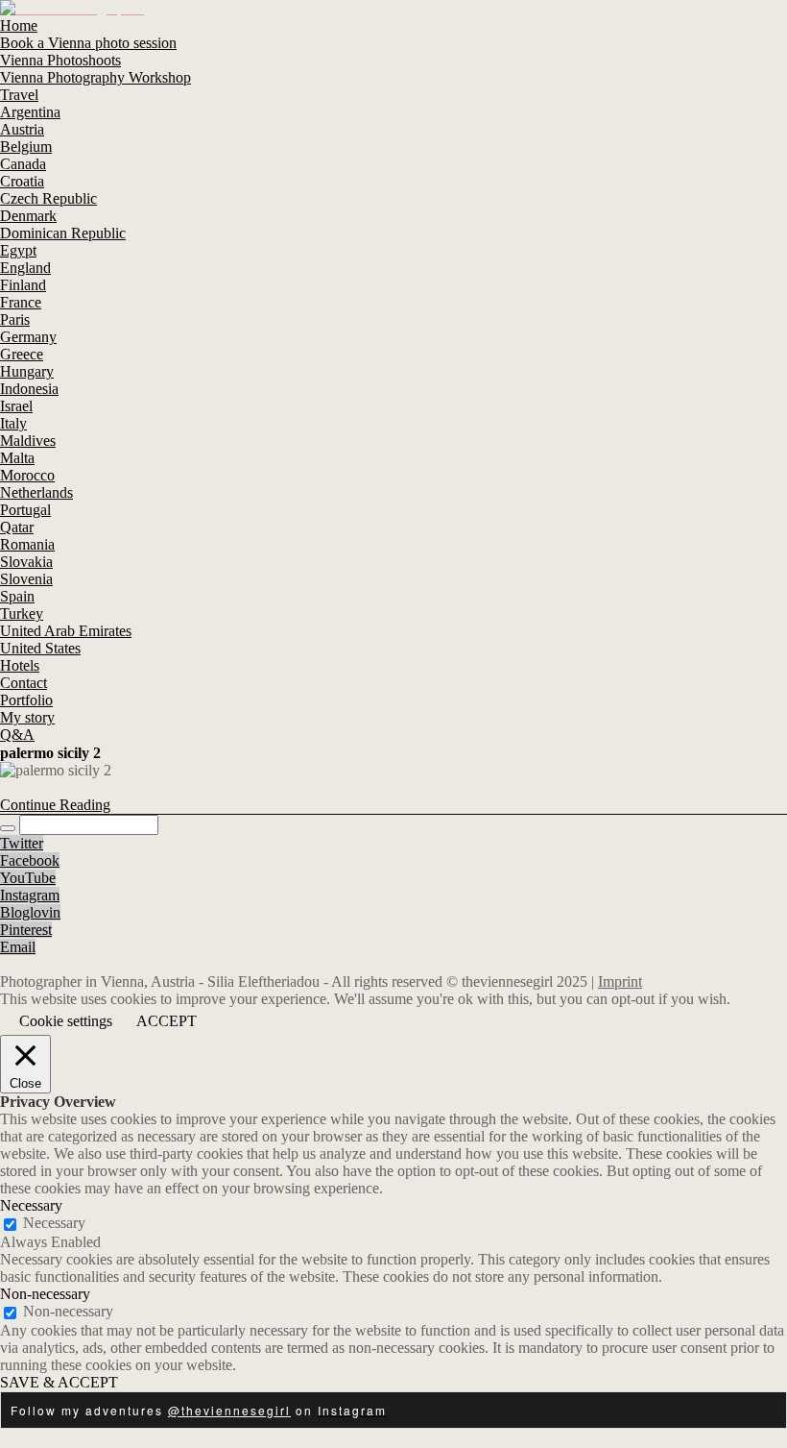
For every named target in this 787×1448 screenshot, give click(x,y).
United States (40, 648)
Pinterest (26, 929)
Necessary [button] (31, 1205)
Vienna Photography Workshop (95, 77)
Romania (27, 544)
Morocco (27, 475)
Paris (15, 319)
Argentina (30, 112)
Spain (17, 596)
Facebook (30, 860)
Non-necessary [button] (45, 1294)
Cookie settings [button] (65, 1021)
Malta (17, 458)
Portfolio (26, 700)
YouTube (28, 878)
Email (18, 947)
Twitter (21, 843)
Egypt (18, 250)
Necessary (54, 1223)
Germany (28, 337)
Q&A (17, 734)
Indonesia (29, 388)
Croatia (22, 181)
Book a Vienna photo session (88, 43)
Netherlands (36, 492)
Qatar (17, 527)
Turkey (21, 613)
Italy (13, 423)
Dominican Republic (63, 233)
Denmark (28, 216)
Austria (22, 129)
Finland (23, 285)
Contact (23, 683)
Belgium (26, 146)
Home (18, 25)
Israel (16, 406)
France (20, 302)
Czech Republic (48, 198)
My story (27, 717)
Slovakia (26, 561)
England (25, 267)
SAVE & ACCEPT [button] (59, 1382)
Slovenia (26, 579)
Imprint (620, 981)
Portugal (25, 510)
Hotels (19, 665)
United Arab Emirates (65, 631)
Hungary (27, 371)
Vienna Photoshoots (60, 60)
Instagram (30, 895)
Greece (21, 354)
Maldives (28, 440)
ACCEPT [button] (166, 1021)
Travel (19, 94)
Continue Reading (55, 805)
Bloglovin (30, 912)
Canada (23, 164)
